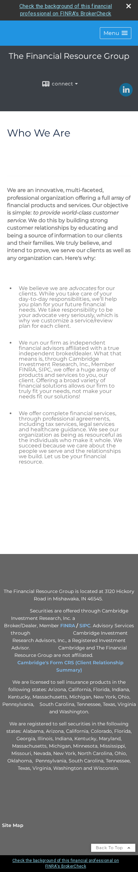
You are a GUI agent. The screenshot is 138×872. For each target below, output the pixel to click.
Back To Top (110, 847)
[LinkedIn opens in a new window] (126, 94)
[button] (115, 33)
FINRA (67, 626)
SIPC (84, 626)
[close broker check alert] (128, 6)
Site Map (12, 825)
